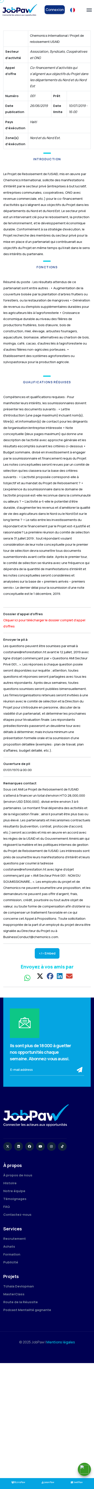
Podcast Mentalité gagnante (27, 1310)
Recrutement (14, 1238)
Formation (11, 1254)
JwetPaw (78, 1482)
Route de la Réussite (20, 1302)
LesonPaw (49, 1482)
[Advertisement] (47, 1421)
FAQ (6, 1206)
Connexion (55, 9)
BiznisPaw (19, 1482)
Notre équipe (14, 1191)
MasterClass (13, 1294)
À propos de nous (17, 1175)
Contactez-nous (17, 1214)
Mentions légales (60, 1342)
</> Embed (47, 953)
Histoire (10, 1183)
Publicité (10, 1262)
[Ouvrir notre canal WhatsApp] (84, 1469)
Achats (9, 1246)
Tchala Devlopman (18, 1286)
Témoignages (14, 1198)
